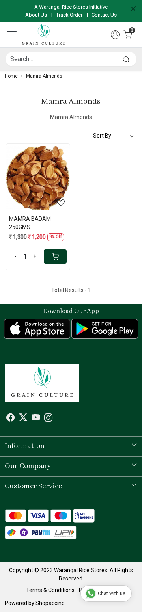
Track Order (69, 15)
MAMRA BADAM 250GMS (30, 223)
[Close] (133, 9)
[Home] (44, 35)
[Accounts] (115, 34)
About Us (36, 15)
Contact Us (104, 15)
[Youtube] (35, 419)
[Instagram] (48, 419)
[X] (23, 419)
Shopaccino (50, 603)
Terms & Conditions (50, 590)
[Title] (126, 59)
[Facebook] (10, 419)
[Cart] (55, 256)
